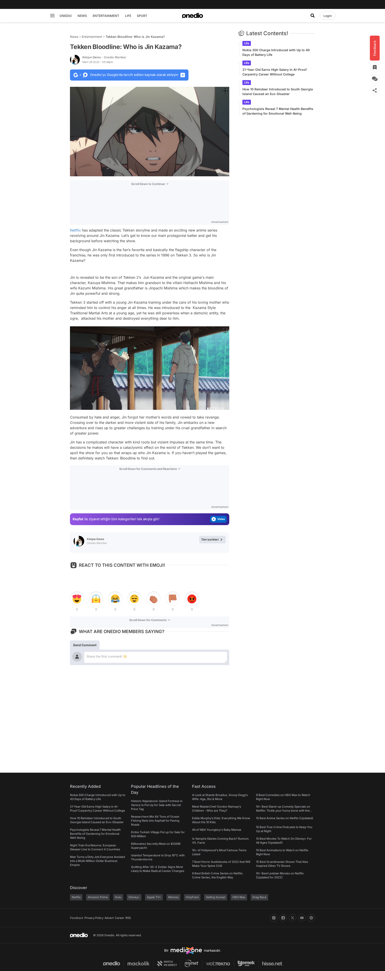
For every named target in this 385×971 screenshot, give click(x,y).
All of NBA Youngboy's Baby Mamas (216, 829)
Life (246, 43)
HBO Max (238, 897)
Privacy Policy (93, 918)
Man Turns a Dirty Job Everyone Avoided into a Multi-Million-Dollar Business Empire (97, 861)
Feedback (76, 918)
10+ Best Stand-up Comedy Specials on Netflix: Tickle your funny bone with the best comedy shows (283, 810)
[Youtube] (302, 918)
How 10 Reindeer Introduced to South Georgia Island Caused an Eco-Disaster (277, 91)
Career (119, 918)
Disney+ (134, 897)
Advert (109, 918)
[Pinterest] (311, 918)
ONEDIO (65, 16)
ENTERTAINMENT (106, 16)
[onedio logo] (192, 15)
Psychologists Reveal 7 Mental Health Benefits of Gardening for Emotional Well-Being (277, 111)
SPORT (142, 16)
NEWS (82, 16)
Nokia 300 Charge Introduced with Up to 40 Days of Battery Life (276, 52)
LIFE (128, 16)
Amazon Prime (98, 897)
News (74, 37)
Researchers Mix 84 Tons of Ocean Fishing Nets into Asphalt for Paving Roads (155, 820)
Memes (173, 897)
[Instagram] (274, 918)
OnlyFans (192, 897)
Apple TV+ (154, 897)
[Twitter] (292, 918)
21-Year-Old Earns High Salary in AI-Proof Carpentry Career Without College (274, 72)
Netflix (75, 230)
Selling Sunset (215, 897)
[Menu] (52, 15)
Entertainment (92, 37)
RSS (128, 918)
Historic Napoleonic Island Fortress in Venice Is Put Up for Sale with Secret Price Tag (156, 805)
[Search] (312, 15)
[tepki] (77, 599)
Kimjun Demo (104, 57)
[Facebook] (283, 918)
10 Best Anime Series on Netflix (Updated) (284, 818)
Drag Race (259, 897)
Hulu (118, 897)
